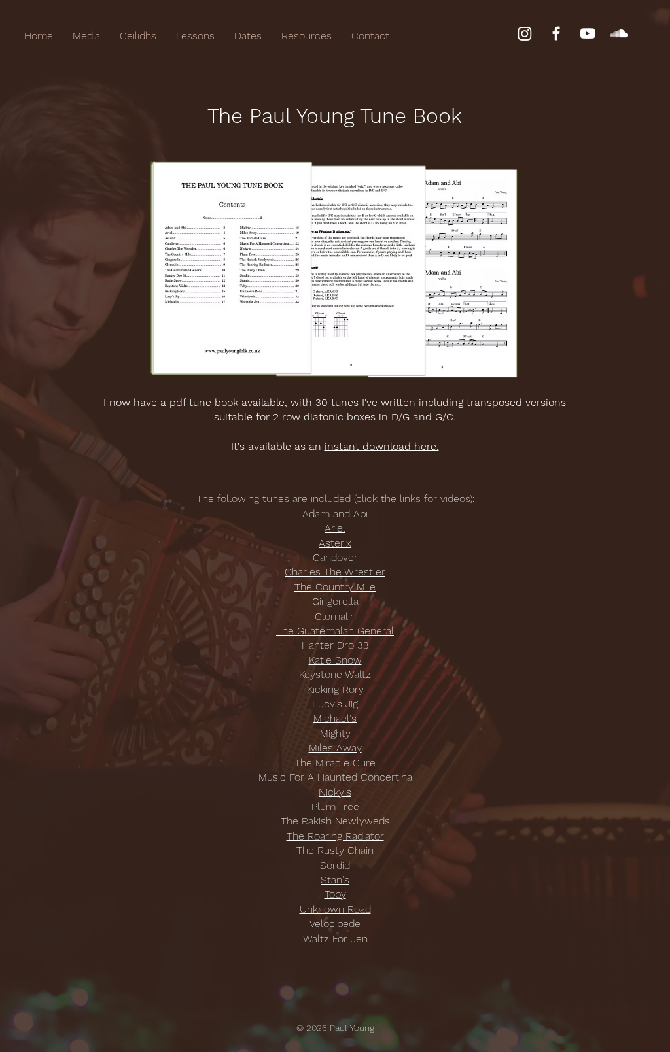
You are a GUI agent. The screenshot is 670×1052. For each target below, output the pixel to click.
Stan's (335, 880)
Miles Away (335, 747)
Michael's (335, 718)
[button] (307, 36)
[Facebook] (556, 33)
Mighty (335, 733)
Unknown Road (335, 909)
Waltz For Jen (335, 938)
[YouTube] (587, 33)
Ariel (335, 528)
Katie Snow (335, 660)
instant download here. (382, 446)
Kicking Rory (335, 689)
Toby (335, 894)
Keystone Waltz (335, 674)
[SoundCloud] (619, 33)
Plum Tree (335, 806)
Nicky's (335, 792)
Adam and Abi (335, 513)
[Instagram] (525, 33)
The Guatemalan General (335, 630)
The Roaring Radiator (335, 836)
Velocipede (335, 923)
